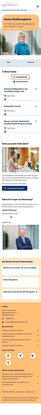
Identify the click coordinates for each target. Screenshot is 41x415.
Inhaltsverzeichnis (8, 392)
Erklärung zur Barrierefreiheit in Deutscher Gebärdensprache (17, 335)
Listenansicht (21, 77)
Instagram (8, 354)
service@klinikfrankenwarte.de (17, 322)
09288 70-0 (9, 318)
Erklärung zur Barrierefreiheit (12, 330)
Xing (20, 354)
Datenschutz (30, 392)
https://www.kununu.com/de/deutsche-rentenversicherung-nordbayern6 (33, 356)
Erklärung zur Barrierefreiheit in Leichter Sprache (16, 341)
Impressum (20, 392)
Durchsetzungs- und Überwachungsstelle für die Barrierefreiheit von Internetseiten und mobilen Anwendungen (17, 376)
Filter (5, 62)
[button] (10, 62)
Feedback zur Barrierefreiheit (12, 345)
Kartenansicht (22, 81)
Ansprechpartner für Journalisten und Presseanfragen (15, 383)
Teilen (8, 362)
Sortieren (30, 62)
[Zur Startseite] (11, 4)
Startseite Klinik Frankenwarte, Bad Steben (14, 10)
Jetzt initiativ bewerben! (15, 188)
